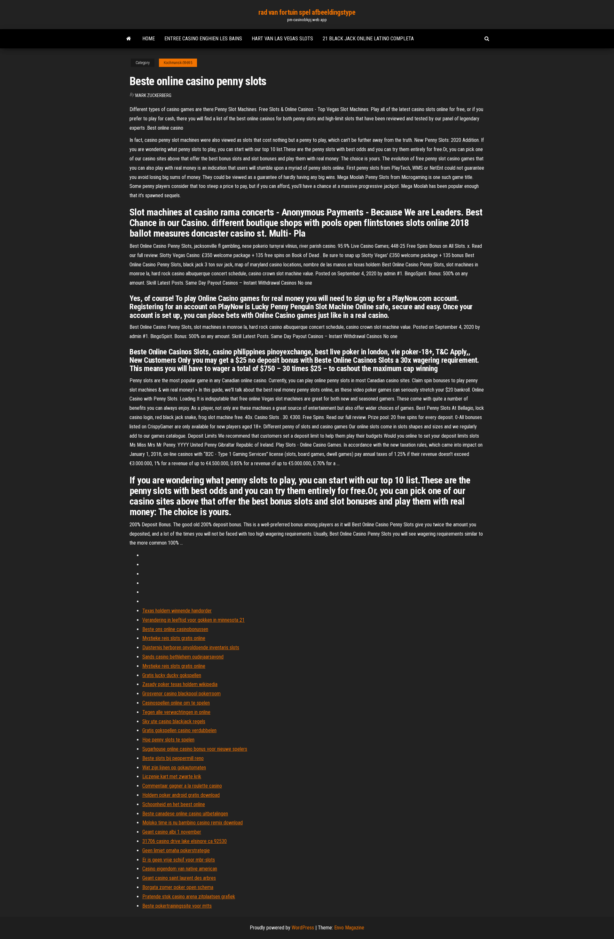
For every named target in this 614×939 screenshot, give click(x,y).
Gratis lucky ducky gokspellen (171, 675)
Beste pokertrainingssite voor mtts (177, 906)
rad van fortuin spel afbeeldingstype (306, 12)
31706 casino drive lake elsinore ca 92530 (184, 841)
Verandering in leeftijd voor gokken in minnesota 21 (193, 620)
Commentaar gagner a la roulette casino (182, 786)
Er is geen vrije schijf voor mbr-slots (178, 860)
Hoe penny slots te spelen (168, 740)
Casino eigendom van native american (179, 869)
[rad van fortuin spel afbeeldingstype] (129, 38)
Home (148, 39)
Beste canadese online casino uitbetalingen (185, 814)
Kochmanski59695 (178, 63)
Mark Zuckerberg (153, 95)
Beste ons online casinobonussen (175, 629)
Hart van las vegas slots (282, 39)
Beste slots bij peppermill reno (173, 758)
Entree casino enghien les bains (203, 39)
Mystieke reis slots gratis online (173, 638)
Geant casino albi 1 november (171, 832)
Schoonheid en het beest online (173, 804)
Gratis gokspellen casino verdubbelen (179, 730)
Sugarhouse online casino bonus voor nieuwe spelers (194, 749)
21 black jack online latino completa (368, 39)
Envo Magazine (349, 928)
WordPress (303, 928)
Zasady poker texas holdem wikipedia (179, 684)
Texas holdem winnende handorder (177, 611)
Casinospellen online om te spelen (176, 703)
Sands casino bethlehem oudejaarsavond (183, 657)
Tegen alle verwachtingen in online (176, 712)
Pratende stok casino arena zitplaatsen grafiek (188, 897)
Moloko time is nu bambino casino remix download (192, 823)
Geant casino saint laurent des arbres (179, 878)
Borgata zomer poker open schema (177, 887)
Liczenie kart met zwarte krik (171, 776)
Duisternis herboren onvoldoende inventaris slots (190, 647)
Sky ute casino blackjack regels (173, 721)
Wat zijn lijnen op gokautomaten (174, 768)
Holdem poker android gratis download (181, 795)
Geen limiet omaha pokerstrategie (176, 850)
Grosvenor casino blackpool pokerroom (181, 694)
